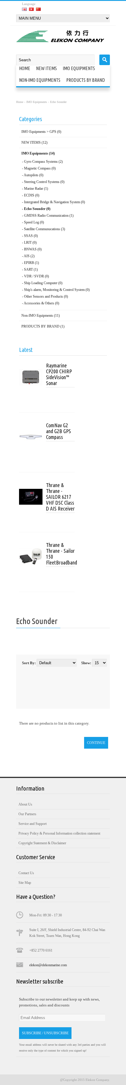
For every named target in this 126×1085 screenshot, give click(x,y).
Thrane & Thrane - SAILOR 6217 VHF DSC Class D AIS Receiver (60, 496)
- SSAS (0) (30, 236)
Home (24, 68)
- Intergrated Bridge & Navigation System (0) (53, 202)
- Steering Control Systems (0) (43, 182)
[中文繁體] (31, 9)
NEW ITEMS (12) (34, 142)
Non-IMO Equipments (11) (40, 315)
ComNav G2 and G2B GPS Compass (58, 431)
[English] (24, 9)
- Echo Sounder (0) (36, 209)
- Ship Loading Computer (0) (42, 283)
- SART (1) (30, 269)
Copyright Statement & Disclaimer (42, 843)
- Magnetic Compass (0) (39, 168)
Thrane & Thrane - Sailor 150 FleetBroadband (60, 553)
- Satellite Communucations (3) (43, 229)
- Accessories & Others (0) (40, 303)
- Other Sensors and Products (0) (45, 296)
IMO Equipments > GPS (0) (41, 132)
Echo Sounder (58, 102)
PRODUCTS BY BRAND (85, 80)
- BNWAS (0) (32, 249)
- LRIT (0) (29, 242)
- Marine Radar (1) (35, 189)
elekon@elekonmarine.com (48, 965)
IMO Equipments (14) (38, 153)
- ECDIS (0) (30, 195)
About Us (25, 804)
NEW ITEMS (46, 68)
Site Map (24, 883)
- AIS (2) (28, 256)
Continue (96, 743)
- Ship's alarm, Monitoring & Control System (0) (56, 290)
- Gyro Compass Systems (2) (42, 162)
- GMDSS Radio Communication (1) (48, 215)
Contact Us (26, 873)
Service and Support (32, 824)
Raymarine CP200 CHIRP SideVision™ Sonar (59, 374)
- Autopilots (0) (32, 175)
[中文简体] (38, 9)
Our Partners (27, 814)
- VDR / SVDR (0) (35, 276)
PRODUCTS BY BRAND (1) (42, 326)
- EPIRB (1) (30, 263)
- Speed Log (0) (33, 222)
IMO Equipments (79, 68)
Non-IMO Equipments (39, 80)
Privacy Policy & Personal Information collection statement (59, 833)
